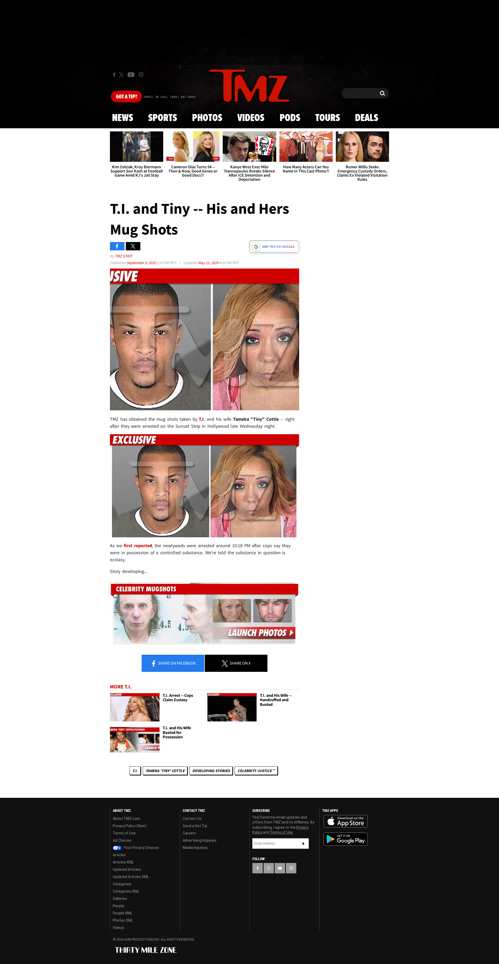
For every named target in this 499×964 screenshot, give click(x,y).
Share (176, 663)
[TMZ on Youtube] (131, 74)
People (118, 906)
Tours (327, 118)
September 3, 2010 (141, 262)
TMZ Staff (123, 255)
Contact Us (192, 818)
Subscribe (303, 843)
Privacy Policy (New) (129, 826)
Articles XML (123, 862)
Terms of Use (124, 833)
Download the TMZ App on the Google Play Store (346, 839)
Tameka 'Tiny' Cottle (165, 770)
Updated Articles (127, 869)
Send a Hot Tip (195, 826)
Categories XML (126, 891)
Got (126, 96)
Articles (119, 855)
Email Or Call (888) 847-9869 (169, 97)
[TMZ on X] (122, 74)
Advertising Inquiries (199, 840)
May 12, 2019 (208, 262)
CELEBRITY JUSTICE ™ (256, 770)
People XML (122, 913)
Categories (122, 884)
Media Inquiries (195, 848)
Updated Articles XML (131, 877)
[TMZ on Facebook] (114, 74)
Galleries (120, 898)
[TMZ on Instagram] (140, 74)
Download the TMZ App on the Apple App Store (346, 821)
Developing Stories (211, 770)
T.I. (135, 770)
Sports (162, 118)
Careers (189, 833)
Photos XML (123, 920)
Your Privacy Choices (141, 848)
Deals (366, 118)
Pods (290, 118)
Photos (207, 118)
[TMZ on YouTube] (280, 868)
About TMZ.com (126, 818)
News (122, 118)
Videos (250, 118)
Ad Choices (122, 840)
